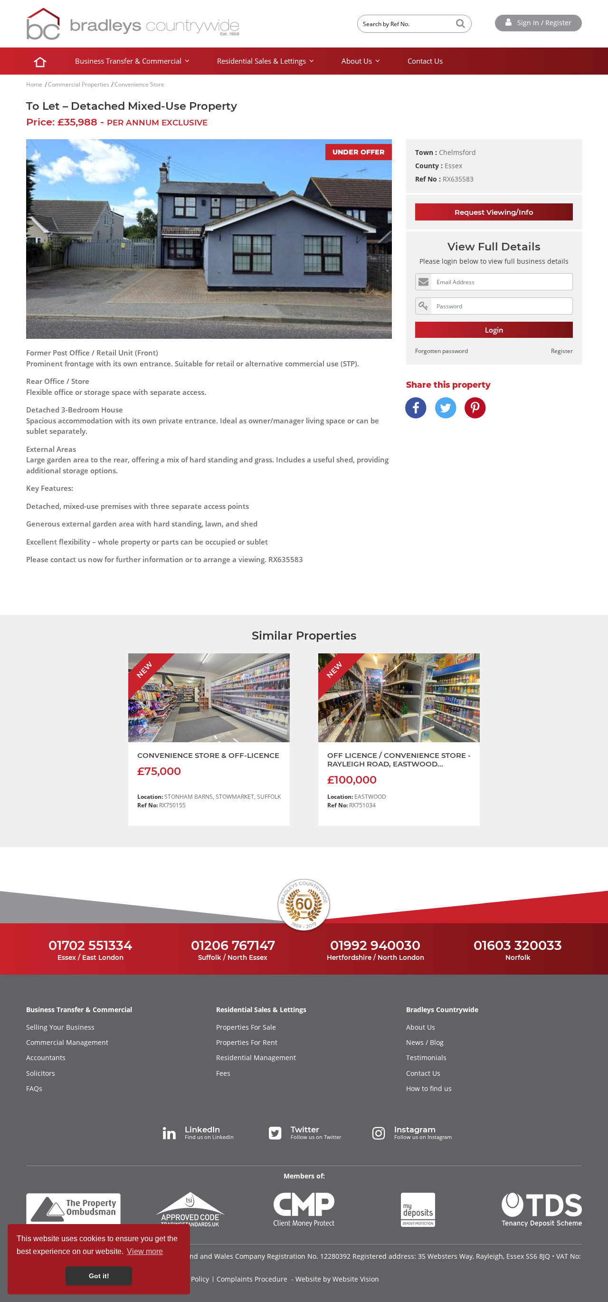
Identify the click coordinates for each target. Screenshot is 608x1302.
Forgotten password (441, 351)
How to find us (429, 1088)
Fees (223, 1073)
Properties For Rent (246, 1042)
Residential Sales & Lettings (261, 61)
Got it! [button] (99, 1276)
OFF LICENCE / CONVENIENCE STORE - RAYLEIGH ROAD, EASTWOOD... (399, 759)
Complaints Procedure (252, 1279)
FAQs (34, 1088)
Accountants (46, 1057)
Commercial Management (67, 1042)
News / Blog (425, 1042)
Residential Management (256, 1057)
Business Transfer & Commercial (128, 61)
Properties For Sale (246, 1027)
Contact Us (425, 61)
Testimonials (426, 1057)
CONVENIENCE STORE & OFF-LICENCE (208, 755)
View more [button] (145, 1251)
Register (562, 351)
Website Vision (355, 1279)
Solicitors (40, 1073)
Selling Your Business (60, 1027)
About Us (357, 61)
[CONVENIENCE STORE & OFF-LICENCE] (209, 697)
